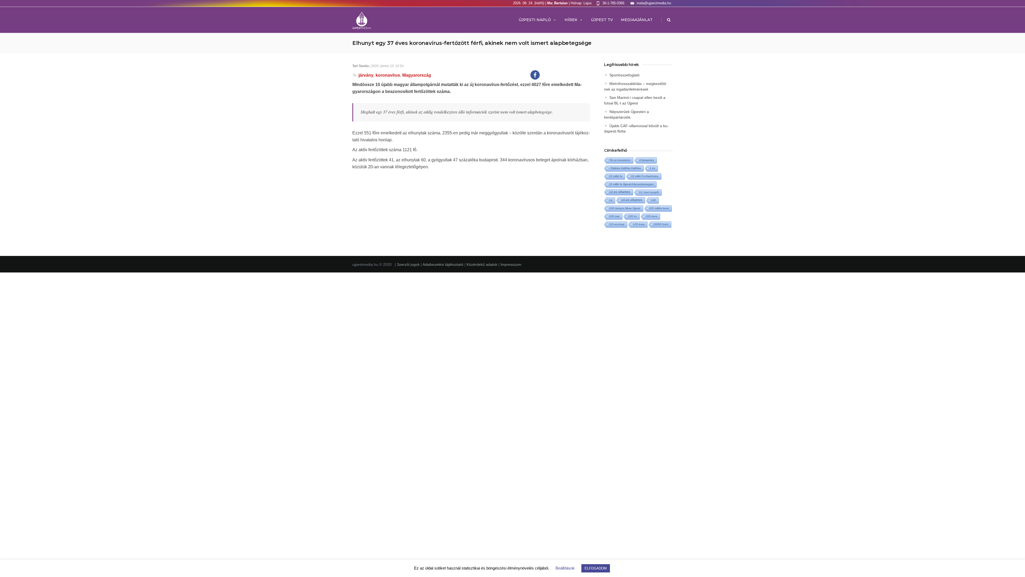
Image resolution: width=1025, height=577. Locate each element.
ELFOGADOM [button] (596, 568)
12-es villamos (619, 192)
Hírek (571, 19)
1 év (652, 168)
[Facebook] (535, 75)
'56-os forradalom (619, 160)
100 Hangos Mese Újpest (624, 208)
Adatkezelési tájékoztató (443, 264)
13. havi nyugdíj (649, 192)
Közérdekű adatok (482, 264)
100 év (632, 216)
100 (653, 200)
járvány (365, 75)
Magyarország (416, 75)
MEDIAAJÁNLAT (637, 19)
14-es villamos (631, 200)
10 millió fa (615, 176)
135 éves (639, 224)
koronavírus (388, 75)
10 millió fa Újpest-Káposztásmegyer (631, 184)
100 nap (614, 216)
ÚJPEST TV (602, 19)
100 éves (651, 216)
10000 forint (660, 224)
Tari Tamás (360, 66)
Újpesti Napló (535, 19)
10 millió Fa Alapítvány (645, 176)
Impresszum (510, 264)
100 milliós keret (659, 208)
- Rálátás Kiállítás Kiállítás (625, 168)
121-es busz (616, 224)
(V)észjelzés (646, 160)
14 (610, 200)
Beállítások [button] (565, 568)
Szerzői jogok (409, 264)
